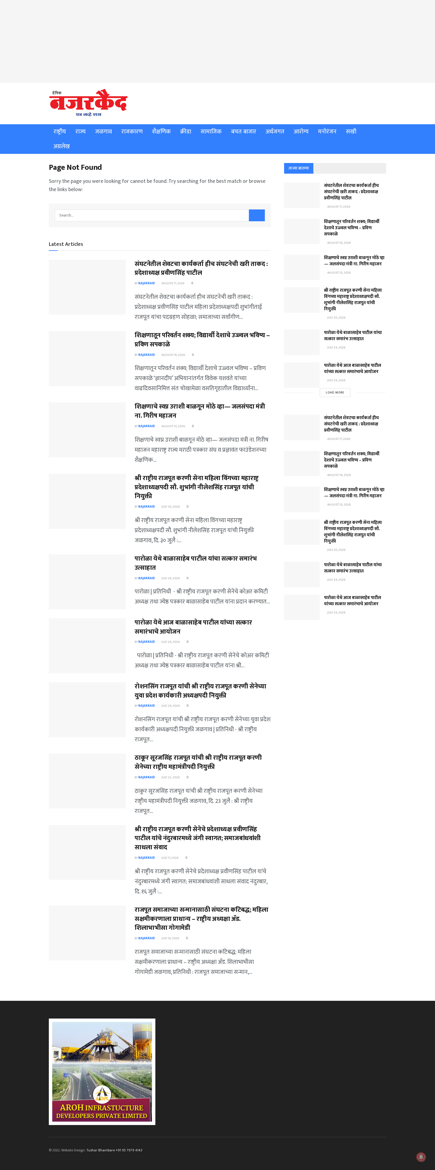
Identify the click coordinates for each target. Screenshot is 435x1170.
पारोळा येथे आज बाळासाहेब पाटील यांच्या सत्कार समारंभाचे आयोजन (193, 627)
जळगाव (103, 132)
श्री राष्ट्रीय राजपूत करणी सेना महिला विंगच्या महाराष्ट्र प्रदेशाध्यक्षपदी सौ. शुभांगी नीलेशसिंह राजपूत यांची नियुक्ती (197, 487)
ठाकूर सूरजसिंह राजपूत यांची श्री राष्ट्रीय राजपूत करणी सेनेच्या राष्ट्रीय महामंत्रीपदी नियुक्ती (198, 762)
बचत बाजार (243, 132)
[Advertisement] (217, 41)
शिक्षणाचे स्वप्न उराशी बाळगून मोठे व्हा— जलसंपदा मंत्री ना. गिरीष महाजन (200, 411)
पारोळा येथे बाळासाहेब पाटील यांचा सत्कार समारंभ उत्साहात (196, 563)
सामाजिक (211, 132)
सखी (351, 132)
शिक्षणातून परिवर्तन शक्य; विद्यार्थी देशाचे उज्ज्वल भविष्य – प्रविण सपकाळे (202, 340)
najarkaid (146, 283)
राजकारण (132, 132)
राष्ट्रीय (60, 132)
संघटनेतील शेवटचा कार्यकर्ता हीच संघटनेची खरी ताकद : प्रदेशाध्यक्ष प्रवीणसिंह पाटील (201, 269)
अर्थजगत (275, 132)
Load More (335, 392)
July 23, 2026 (170, 777)
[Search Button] (257, 215)
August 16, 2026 (173, 355)
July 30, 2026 (170, 506)
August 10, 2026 (173, 426)
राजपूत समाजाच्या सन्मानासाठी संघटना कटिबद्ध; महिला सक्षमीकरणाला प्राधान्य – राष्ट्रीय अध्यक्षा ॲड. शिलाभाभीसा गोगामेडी (201, 919)
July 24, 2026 (170, 578)
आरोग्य (301, 132)
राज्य (80, 132)
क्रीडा (185, 132)
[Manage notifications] (421, 1157)
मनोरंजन (327, 132)
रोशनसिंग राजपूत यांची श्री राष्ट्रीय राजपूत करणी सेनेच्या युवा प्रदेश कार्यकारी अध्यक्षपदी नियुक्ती (200, 691)
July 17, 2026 (169, 858)
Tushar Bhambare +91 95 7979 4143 (114, 1150)
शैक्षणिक (161, 132)
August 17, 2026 (172, 283)
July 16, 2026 (170, 938)
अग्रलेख (62, 146)
